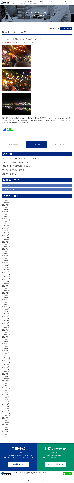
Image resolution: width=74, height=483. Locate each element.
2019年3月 (5, 406)
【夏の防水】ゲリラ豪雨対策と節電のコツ (17, 166)
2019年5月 (5, 402)
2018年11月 (6, 413)
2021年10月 (6, 334)
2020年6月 (5, 372)
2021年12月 (6, 330)
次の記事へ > (59, 144)
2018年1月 (5, 436)
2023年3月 (5, 295)
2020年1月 (5, 383)
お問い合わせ (67, 2)
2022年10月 (6, 307)
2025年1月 (5, 244)
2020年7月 (5, 369)
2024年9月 (5, 253)
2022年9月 (5, 309)
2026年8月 (5, 200)
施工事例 (41, 2)
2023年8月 (5, 284)
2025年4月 (5, 237)
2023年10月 (6, 279)
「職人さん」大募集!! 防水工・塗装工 (15, 162)
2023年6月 (5, 288)
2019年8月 (5, 395)
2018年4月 (5, 429)
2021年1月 (5, 355)
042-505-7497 (22, 475)
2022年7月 (5, 314)
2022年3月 (5, 323)
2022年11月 (6, 304)
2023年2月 (5, 297)
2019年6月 (5, 399)
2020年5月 (5, 374)
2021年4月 (5, 348)
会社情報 (50, 2)
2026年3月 (5, 212)
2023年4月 (5, 293)
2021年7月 (5, 341)
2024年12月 (6, 246)
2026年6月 (5, 205)
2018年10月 (6, 416)
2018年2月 (5, 434)
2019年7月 (5, 397)
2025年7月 (5, 230)
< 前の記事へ (13, 144)
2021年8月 (5, 339)
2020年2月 (5, 381)
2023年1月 (5, 300)
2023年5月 (5, 290)
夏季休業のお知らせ (9, 174)
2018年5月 (5, 427)
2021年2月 (5, 353)
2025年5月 (5, 235)
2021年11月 (6, 332)
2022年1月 (5, 328)
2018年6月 (5, 425)
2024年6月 (5, 260)
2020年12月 (6, 358)
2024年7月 (5, 258)
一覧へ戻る (36, 144)
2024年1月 (5, 272)
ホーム (14, 2)
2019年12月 (6, 385)
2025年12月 (6, 219)
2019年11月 (6, 388)
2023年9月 (5, 281)
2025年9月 (5, 226)
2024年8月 (5, 256)
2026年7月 (5, 202)
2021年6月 (5, 344)
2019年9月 (5, 392)
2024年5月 (5, 263)
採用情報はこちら (18, 464)
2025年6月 (5, 233)
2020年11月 (6, 360)
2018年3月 (5, 432)
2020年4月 (5, 376)
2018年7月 (5, 422)
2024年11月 (6, 249)
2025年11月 (6, 221)
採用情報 (58, 2)
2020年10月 (6, 362)
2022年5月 (5, 318)
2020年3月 (5, 378)
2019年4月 (5, 404)
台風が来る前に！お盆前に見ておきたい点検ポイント (20, 158)
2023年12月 (6, 274)
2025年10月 (6, 223)
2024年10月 (6, 251)
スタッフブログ (8, 189)
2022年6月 (5, 316)
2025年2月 (5, 242)
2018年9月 (5, 418)
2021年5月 (5, 346)
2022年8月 (5, 311)
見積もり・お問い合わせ (55, 464)
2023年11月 (6, 277)
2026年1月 (5, 216)
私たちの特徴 (23, 2)
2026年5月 (5, 207)
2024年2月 (5, 270)
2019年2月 (5, 409)
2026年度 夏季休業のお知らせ (13, 170)
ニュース (6, 185)
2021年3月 (5, 351)
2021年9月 (5, 337)
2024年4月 (5, 265)
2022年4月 (5, 321)
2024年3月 (5, 267)
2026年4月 (5, 209)
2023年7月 (5, 286)
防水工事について (32, 2)
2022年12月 (6, 302)
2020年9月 (5, 365)
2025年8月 (5, 228)
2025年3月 (5, 240)
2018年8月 (5, 420)
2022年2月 (5, 325)
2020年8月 (5, 367)
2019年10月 (6, 390)
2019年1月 (5, 411)
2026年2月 (5, 214)
